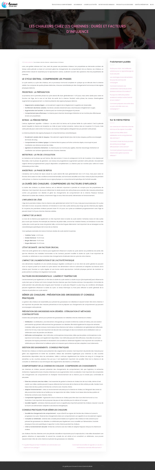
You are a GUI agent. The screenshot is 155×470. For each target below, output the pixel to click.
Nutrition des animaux (106, 4)
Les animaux (78, 4)
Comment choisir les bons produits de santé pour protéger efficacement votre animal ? (121, 144)
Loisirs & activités (90, 4)
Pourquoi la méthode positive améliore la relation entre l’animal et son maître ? (121, 97)
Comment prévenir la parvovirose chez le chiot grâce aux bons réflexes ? (121, 152)
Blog (152, 4)
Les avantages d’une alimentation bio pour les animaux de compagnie (121, 79)
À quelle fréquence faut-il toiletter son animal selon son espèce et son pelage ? (42, 446)
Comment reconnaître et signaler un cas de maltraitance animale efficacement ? (87, 446)
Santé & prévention (141, 4)
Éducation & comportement (62, 4)
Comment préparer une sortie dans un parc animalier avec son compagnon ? (122, 106)
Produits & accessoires (124, 4)
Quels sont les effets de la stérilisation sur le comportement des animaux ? (121, 135)
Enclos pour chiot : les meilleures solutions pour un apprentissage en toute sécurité (121, 71)
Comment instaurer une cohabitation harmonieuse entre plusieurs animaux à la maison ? (121, 88)
